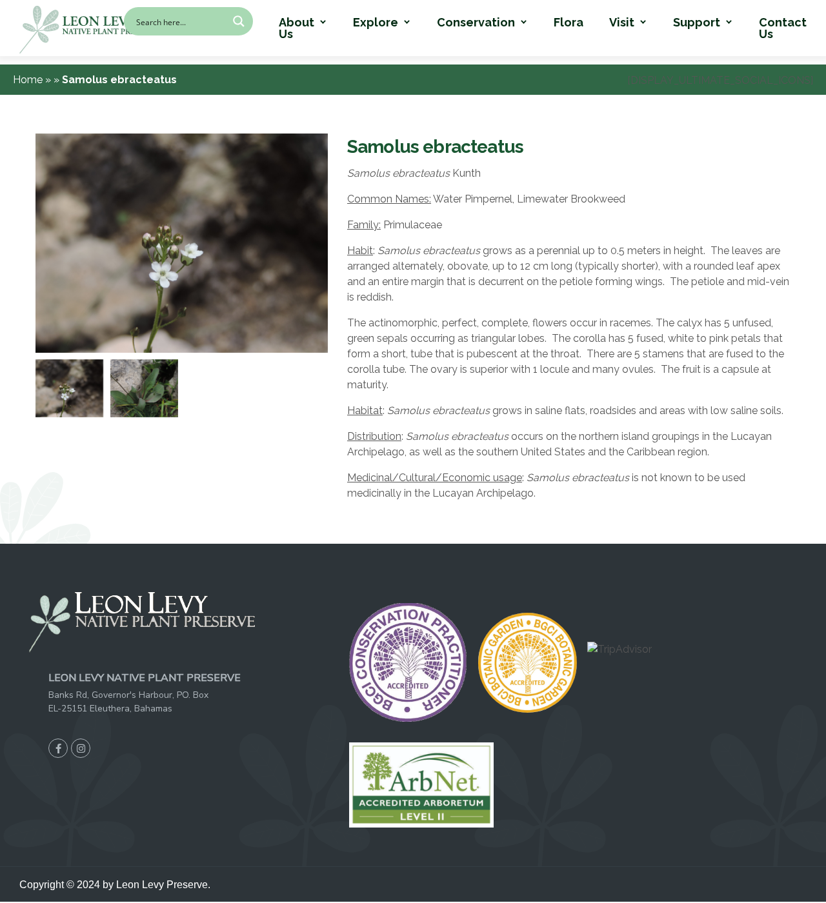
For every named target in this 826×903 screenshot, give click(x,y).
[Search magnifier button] (239, 21)
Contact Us (783, 28)
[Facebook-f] (58, 748)
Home (29, 80)
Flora (568, 22)
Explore (375, 22)
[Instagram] (80, 748)
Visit (621, 22)
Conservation (476, 22)
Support (696, 22)
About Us (296, 28)
